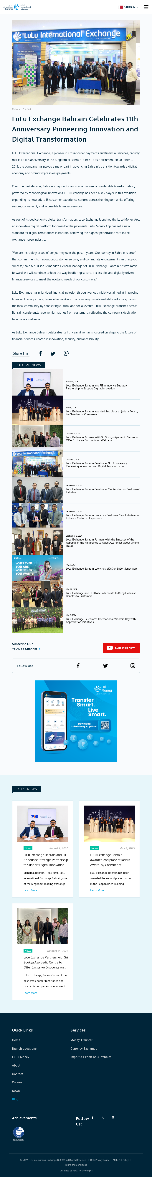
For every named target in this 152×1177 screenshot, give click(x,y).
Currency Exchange (83, 1048)
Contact (17, 1074)
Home (16, 1040)
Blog (15, 1099)
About (16, 1065)
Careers (17, 1082)
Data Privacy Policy (99, 1160)
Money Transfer (81, 1040)
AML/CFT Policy (121, 1160)
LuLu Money (20, 1057)
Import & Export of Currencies (91, 1057)
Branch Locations (24, 1048)
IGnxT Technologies (83, 1170)
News (16, 1091)
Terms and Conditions (76, 1164)
